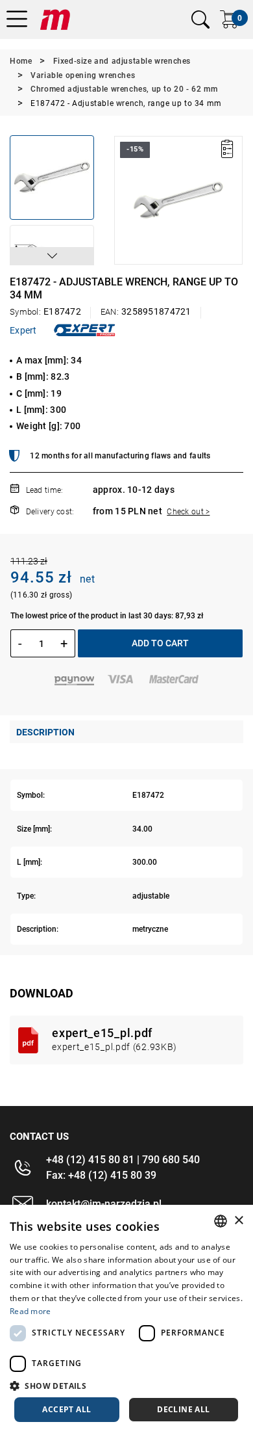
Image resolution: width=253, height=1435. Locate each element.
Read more (30, 1311)
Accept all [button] (66, 1409)
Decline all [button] (183, 1409)
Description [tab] (45, 732)
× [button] (238, 1221)
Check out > (188, 511)
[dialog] (126, 1320)
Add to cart (160, 643)
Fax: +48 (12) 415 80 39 (101, 1175)
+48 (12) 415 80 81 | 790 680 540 (123, 1159)
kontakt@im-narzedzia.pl (104, 1204)
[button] (52, 256)
